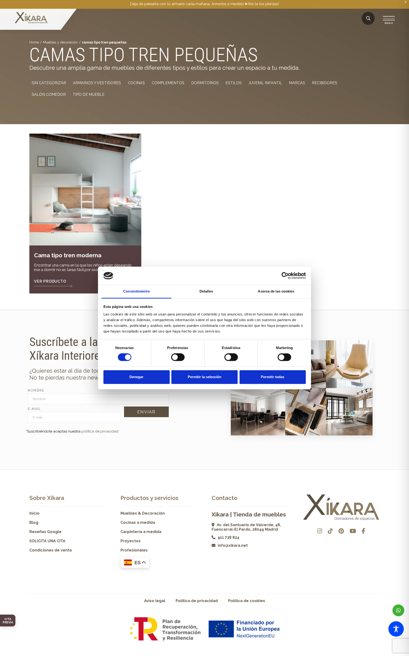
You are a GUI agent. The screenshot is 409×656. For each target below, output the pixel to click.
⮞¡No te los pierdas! (262, 4)
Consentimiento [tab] (136, 291)
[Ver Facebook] (363, 531)
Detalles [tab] (206, 291)
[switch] (178, 357)
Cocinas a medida (137, 522)
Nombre (36, 390)
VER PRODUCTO (50, 281)
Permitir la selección (204, 377)
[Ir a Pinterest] (341, 531)
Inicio (34, 513)
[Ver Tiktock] (330, 531)
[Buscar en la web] (368, 18)
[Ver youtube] (353, 531)
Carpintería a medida (140, 531)
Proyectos (130, 541)
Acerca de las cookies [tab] (276, 291)
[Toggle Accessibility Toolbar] (396, 629)
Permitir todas (272, 377)
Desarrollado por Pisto (367, 654)
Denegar (136, 377)
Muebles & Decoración (142, 513)
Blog (33, 522)
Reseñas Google (45, 531)
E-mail (34, 409)
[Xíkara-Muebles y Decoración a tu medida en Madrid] (31, 18)
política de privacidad (99, 431)
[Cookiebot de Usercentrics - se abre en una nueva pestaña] (285, 275)
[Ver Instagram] (319, 531)
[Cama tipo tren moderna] (85, 189)
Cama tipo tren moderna (67, 255)
